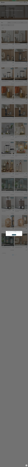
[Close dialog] (21, 231)
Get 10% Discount (14, 234)
